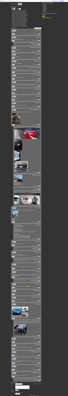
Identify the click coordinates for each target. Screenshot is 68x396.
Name (12, 383)
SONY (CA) (44, 4)
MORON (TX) (45, 8)
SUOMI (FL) (44, 10)
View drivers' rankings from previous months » (49, 14)
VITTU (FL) (44, 7)
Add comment (18, 393)
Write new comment (38, 28)
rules (22, 392)
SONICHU (14, 30)
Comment (12, 385)
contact (37, 395)
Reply (13, 40)
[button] (65, 1)
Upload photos (12, 391)
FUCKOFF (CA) (45, 6)
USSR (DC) (44, 9)
